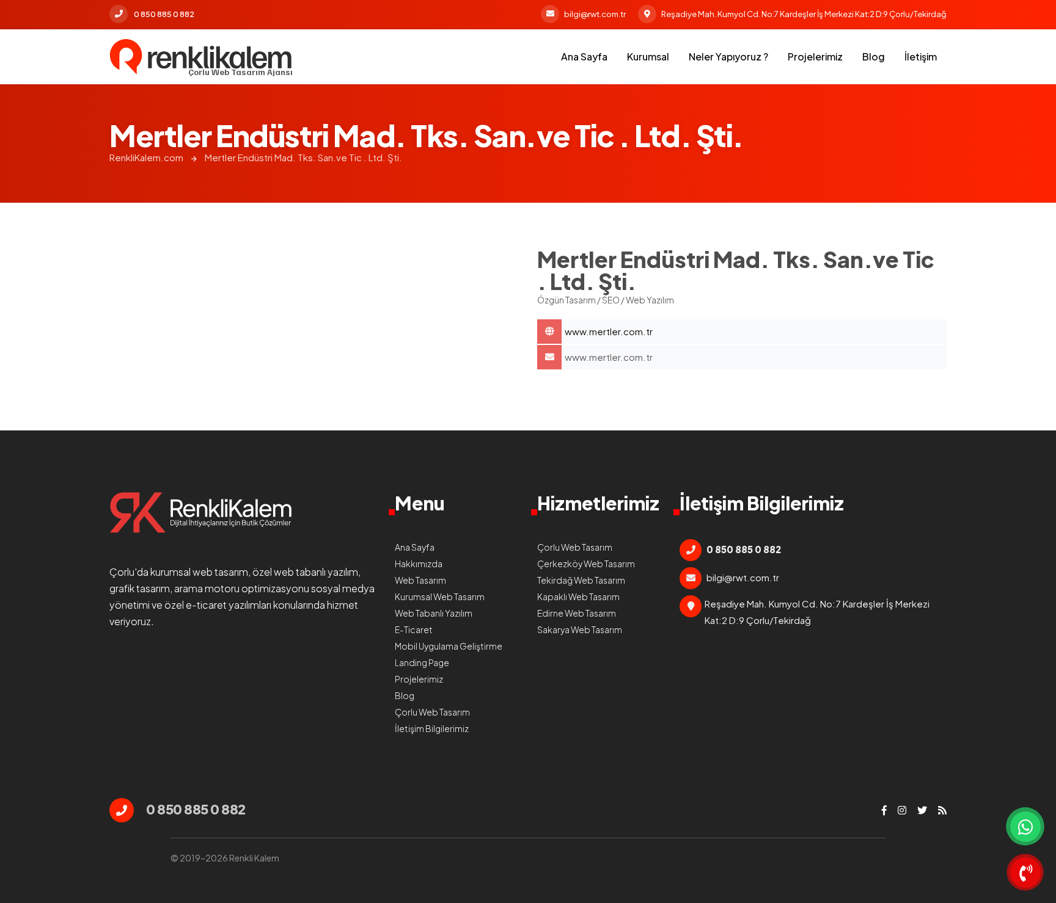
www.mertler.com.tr (609, 357)
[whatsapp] (1025, 826)
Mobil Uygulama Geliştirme (448, 645)
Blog (873, 56)
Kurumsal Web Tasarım (440, 596)
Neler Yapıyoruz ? (728, 56)
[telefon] (1025, 872)
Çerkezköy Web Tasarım (586, 563)
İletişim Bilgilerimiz (432, 728)
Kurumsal (648, 56)
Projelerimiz (815, 56)
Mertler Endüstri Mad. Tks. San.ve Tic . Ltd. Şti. (303, 157)
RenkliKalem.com (146, 157)
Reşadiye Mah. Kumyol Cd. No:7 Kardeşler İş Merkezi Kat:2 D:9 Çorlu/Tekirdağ (804, 14)
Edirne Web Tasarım (576, 612)
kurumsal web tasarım (199, 571)
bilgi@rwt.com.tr (595, 14)
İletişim (920, 56)
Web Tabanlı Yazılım (433, 612)
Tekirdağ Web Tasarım (581, 580)
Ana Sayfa (584, 56)
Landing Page (422, 662)
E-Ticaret (414, 629)
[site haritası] (942, 810)
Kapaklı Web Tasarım (578, 596)
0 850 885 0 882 (164, 14)
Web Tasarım (420, 580)
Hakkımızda (418, 563)
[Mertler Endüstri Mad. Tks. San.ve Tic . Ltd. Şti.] (201, 56)
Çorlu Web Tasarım (432, 711)
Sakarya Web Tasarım (579, 629)
